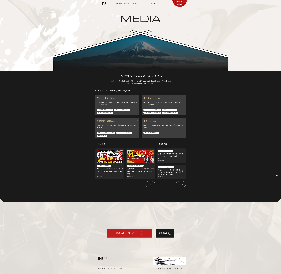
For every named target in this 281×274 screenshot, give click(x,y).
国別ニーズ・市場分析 (122, 110)
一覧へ (150, 184)
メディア (141, 3)
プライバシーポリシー (110, 268)
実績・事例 (134, 3)
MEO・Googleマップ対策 (152, 110)
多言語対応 (102, 135)
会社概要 (100, 268)
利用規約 (119, 268)
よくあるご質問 (148, 3)
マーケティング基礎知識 (105, 112)
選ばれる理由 (119, 3)
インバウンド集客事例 (151, 132)
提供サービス (127, 3)
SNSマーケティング (169, 110)
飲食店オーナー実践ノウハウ (106, 132)
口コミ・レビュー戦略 (124, 132)
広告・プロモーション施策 (152, 112)
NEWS (155, 3)
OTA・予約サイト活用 (170, 112)
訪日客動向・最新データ (105, 110)
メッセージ (160, 3)
